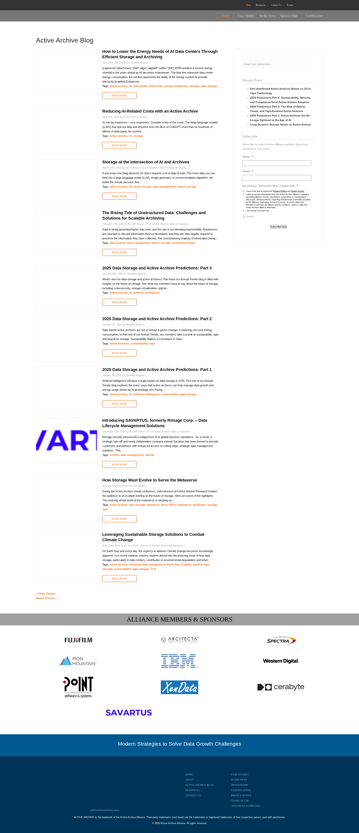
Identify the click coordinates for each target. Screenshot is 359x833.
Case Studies (246, 16)
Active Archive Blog (199, 785)
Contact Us (276, 5)
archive (114, 454)
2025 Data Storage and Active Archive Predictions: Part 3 (157, 268)
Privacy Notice (241, 795)
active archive (119, 86)
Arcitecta (135, 564)
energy (168, 86)
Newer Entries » (46, 598)
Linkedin (300, 5)
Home (189, 774)
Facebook (319, 5)
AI (130, 86)
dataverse (153, 504)
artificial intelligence (146, 292)
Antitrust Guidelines (246, 806)
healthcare (181, 86)
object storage (186, 186)
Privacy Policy (280, 191)
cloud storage (142, 186)
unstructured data (183, 242)
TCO (153, 569)
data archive (117, 242)
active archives (119, 343)
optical (149, 454)
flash (164, 504)
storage (194, 86)
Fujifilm (186, 564)
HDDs (173, 504)
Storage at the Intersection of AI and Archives (145, 162)
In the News (268, 16)
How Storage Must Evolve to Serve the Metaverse (149, 480)
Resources (261, 5)
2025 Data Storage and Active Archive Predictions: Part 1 (157, 369)
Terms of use (240, 800)
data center (140, 86)
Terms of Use (297, 191)
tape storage (209, 86)
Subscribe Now (278, 226)
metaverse (184, 504)
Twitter (309, 5)
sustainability (139, 343)
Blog (248, 5)
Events (290, 5)
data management (164, 186)
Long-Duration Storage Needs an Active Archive (280, 124)
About (225, 16)
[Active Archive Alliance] (105, 783)
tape (152, 343)
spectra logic (201, 564)
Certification (314, 16)
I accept (250, 216)
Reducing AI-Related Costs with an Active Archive (150, 111)
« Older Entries (46, 593)
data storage (137, 504)
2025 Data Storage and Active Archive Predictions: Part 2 (157, 318)
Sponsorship (288, 16)
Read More (119, 95)
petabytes (199, 504)
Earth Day (155, 86)
